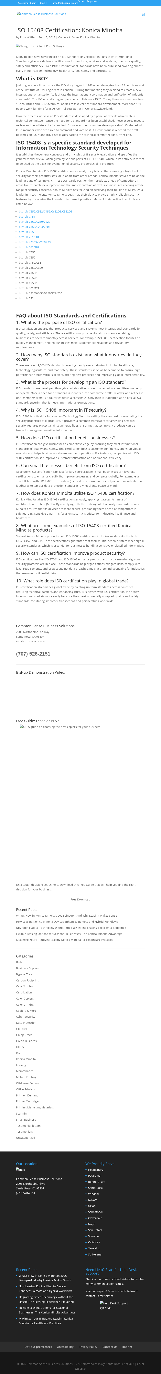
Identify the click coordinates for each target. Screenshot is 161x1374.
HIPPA (20, 1047)
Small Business (26, 1119)
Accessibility (65, 1347)
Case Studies (24, 986)
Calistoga (94, 1242)
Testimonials (24, 1131)
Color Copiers (25, 998)
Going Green (24, 1035)
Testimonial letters (28, 1126)
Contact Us (109, 1347)
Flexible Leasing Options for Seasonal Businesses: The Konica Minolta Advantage (69, 934)
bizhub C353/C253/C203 (34, 227)
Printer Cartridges (28, 1101)
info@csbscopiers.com (31, 641)
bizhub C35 (26, 232)
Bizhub (20, 962)
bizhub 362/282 (29, 247)
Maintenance (24, 1071)
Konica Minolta (90, 37)
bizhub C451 (27, 216)
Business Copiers (27, 968)
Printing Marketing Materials (35, 1107)
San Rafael (95, 1230)
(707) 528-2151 (33, 654)
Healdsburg (95, 1170)
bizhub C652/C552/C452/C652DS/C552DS (45, 211)
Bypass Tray (24, 974)
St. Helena (95, 1254)
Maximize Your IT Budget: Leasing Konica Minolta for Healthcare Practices (64, 940)
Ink (18, 1053)
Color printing (25, 1004)
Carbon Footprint (27, 980)
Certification (24, 992)
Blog (42, 3)
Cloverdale (95, 1218)
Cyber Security (25, 1016)
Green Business (26, 1041)
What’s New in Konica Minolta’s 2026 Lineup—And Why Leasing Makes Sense (66, 915)
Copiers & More (68, 37)
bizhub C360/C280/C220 (34, 221)
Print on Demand (27, 1095)
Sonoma (93, 1236)
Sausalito (94, 1248)
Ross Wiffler (28, 37)
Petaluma (94, 1175)
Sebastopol (95, 1212)
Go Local (21, 1029)
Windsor (93, 1194)
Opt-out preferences (38, 1347)
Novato (92, 1200)
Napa (91, 1224)
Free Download (80, 899)
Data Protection (26, 1023)
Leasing (21, 1065)
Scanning (22, 1113)
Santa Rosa (95, 1188)
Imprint (127, 1347)
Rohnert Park (96, 1182)
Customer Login (27, 3)
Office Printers (25, 1089)
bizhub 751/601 (29, 237)
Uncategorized (25, 1137)
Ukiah (92, 1206)
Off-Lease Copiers (27, 1083)
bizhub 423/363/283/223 (35, 242)
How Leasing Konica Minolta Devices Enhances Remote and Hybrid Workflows (67, 921)
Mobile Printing (26, 1077)
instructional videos (117, 1279)
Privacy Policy (88, 1347)
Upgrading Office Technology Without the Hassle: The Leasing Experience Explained (71, 928)
